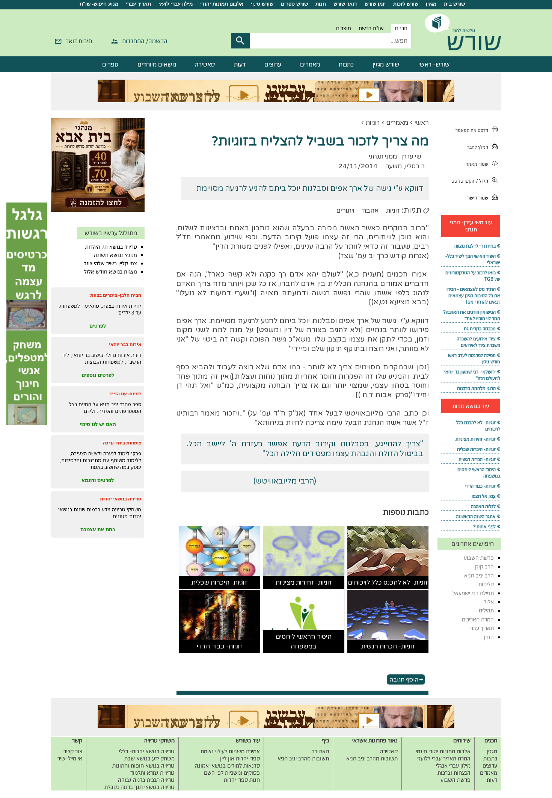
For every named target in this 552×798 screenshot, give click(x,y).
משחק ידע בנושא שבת (149, 758)
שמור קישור (477, 198)
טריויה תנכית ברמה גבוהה (146, 779)
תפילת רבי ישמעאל (473, 593)
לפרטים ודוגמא (97, 480)
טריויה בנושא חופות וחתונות (143, 765)
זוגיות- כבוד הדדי (220, 646)
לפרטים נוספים (97, 375)
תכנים (401, 28)
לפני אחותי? (484, 526)
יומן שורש (375, 4)
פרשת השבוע (479, 557)
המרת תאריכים (478, 619)
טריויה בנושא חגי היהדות (111, 246)
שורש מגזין (386, 64)
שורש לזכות (405, 4)
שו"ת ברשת (371, 28)
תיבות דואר (79, 41)
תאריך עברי (138, 4)
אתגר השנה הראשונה (476, 516)
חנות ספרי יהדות (242, 779)
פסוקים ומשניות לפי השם (232, 772)
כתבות (346, 64)
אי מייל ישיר (69, 758)
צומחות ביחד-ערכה (122, 443)
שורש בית (454, 4)
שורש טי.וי (262, 4)
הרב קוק (484, 566)
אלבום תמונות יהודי (221, 4)
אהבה (370, 211)
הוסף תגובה (403, 679)
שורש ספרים (294, 4)
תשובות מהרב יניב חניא (372, 758)
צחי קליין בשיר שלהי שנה (110, 263)
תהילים (486, 610)
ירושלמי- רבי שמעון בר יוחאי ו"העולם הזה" (472, 375)
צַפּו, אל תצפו (484, 496)
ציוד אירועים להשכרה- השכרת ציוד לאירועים (477, 342)
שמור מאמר (477, 164)
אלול (489, 601)
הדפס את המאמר (471, 130)
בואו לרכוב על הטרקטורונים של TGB (472, 275)
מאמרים (310, 64)
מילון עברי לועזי (175, 4)
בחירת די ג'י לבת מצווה (475, 246)
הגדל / (482, 181)
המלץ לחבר (477, 147)
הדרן (489, 637)
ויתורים (345, 211)
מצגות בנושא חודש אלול (110, 271)
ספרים (110, 64)
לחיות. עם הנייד (125, 393)
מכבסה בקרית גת (480, 328)
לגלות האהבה (483, 506)
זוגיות (373, 123)
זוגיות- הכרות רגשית (388, 646)
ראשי (422, 123)
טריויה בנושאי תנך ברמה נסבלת (139, 786)
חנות (320, 4)
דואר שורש (345, 4)
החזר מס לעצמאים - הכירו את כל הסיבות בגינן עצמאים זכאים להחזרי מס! (473, 295)
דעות (240, 64)
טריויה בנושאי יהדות (120, 499)
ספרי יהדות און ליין (240, 758)
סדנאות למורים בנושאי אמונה (227, 765)
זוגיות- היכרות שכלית (219, 582)
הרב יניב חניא (479, 575)
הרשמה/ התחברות (144, 41)
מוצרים (343, 28)
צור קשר (72, 751)
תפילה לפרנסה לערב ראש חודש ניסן (474, 358)
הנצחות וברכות (454, 772)
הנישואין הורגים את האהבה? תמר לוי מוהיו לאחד (471, 315)
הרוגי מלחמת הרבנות (476, 388)
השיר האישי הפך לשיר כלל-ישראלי (472, 259)
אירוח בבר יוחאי (125, 344)
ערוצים (272, 64)
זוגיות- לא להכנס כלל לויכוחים (388, 582)
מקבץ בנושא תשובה (115, 255)
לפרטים (97, 325)
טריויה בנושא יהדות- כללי (147, 751)
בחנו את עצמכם (97, 529)
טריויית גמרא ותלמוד (152, 772)
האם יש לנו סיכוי (98, 424)
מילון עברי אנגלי (453, 765)
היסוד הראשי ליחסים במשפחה (304, 641)
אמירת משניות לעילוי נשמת (230, 751)
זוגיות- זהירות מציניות (304, 582)
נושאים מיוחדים (156, 64)
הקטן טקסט (462, 181)
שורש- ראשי (434, 64)
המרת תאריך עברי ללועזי (444, 758)
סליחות (486, 584)
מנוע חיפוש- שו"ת (99, 4)
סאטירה (205, 64)
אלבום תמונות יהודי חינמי (443, 751)
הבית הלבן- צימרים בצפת (115, 295)
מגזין (431, 4)
